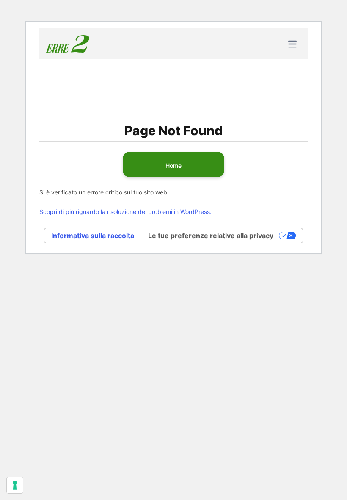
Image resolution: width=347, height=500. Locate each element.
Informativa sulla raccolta (92, 235)
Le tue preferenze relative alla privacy (210, 235)
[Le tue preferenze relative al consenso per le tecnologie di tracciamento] (15, 485)
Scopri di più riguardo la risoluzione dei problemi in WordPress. (125, 211)
